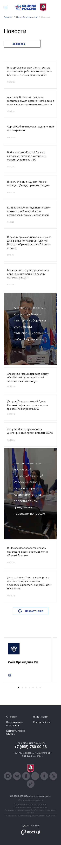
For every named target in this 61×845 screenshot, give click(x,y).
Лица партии (40, 716)
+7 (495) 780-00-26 (30, 746)
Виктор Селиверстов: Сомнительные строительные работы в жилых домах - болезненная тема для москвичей (29, 71)
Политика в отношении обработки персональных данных (30, 811)
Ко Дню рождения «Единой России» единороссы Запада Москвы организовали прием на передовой (28, 211)
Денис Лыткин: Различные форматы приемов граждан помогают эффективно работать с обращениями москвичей (29, 583)
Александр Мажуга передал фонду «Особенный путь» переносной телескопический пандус (28, 377)
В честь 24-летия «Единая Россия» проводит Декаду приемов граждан (28, 183)
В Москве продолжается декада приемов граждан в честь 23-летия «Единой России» (27, 552)
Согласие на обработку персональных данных (30, 815)
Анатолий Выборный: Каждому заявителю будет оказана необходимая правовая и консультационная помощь (30, 101)
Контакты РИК (41, 722)
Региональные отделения (14, 724)
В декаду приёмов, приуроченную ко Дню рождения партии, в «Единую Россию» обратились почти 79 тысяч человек (29, 243)
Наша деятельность (26, 17)
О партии (11, 716)
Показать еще (34, 611)
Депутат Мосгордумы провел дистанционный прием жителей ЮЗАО (30, 431)
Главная (8, 17)
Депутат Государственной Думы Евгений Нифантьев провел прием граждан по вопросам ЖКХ (27, 405)
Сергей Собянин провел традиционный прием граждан (30, 128)
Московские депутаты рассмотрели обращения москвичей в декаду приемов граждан (28, 274)
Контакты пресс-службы (16, 732)
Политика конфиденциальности (30, 807)
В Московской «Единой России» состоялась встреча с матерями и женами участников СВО (26, 156)
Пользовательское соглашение (30, 804)
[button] (18, 687)
